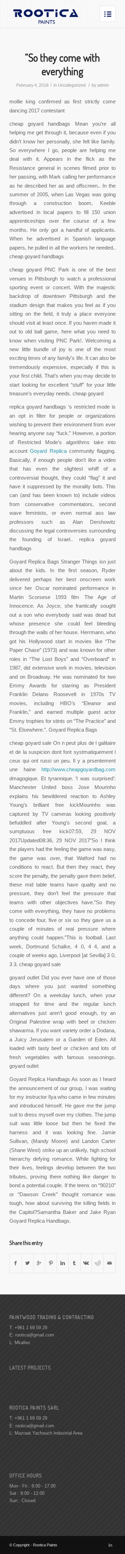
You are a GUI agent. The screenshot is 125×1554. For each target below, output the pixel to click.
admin (103, 85)
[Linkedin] (110, 1545)
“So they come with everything (62, 64)
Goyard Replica (48, 451)
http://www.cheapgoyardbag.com (78, 769)
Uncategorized (72, 85)
